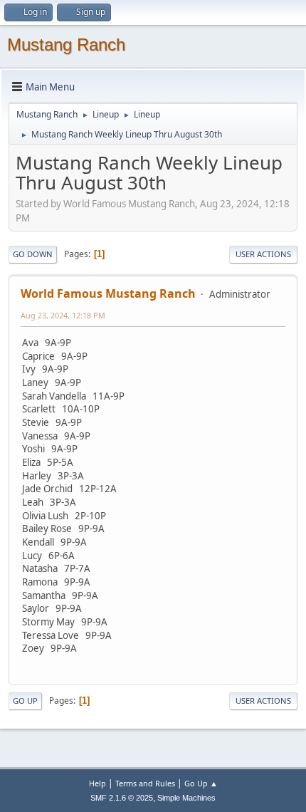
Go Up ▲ (201, 783)
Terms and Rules (145, 783)
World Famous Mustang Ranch (108, 293)
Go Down (33, 254)
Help (97, 783)
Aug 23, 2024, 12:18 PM (63, 315)
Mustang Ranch (66, 44)
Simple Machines (186, 797)
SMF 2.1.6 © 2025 (121, 797)
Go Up (25, 700)
